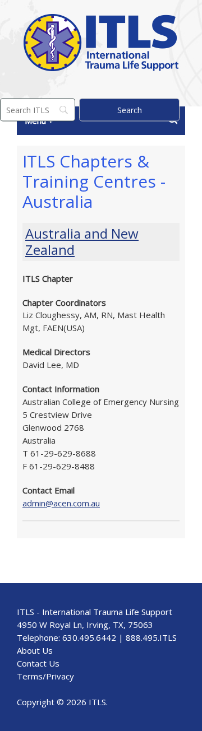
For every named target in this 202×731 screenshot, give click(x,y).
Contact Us (38, 663)
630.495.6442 (89, 637)
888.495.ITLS (151, 637)
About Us (35, 650)
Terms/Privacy (45, 676)
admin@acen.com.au (61, 503)
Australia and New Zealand (82, 241)
